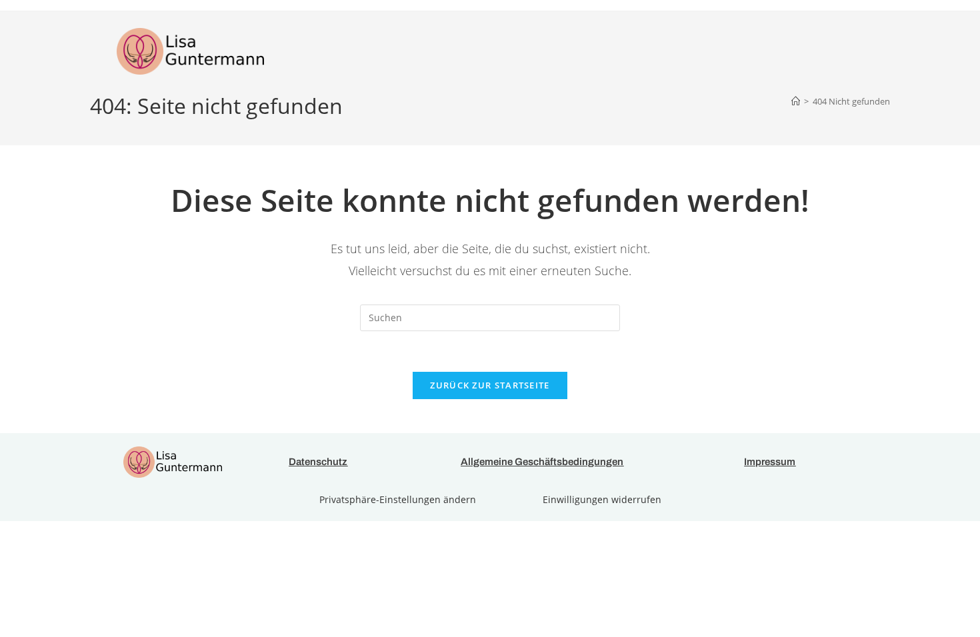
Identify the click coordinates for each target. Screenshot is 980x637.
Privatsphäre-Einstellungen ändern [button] (397, 499)
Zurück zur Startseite (489, 385)
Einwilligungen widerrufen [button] (602, 499)
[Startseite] (795, 101)
